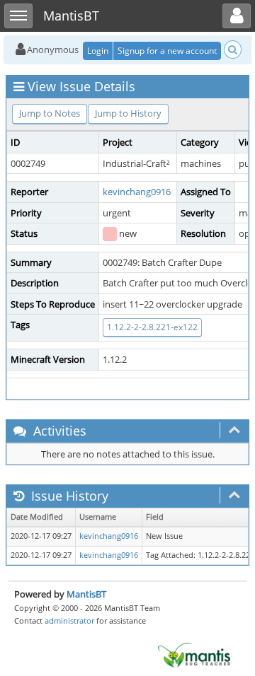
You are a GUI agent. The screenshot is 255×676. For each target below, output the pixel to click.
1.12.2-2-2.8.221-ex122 (152, 327)
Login (97, 51)
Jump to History (128, 113)
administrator (69, 620)
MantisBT (86, 594)
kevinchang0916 (137, 191)
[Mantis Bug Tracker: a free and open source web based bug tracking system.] (194, 654)
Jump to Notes (49, 113)
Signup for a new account (167, 51)
